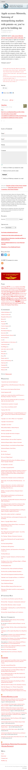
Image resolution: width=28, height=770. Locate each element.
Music (23, 294)
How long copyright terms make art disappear (10, 433)
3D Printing (3, 287)
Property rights (4, 358)
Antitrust (17, 287)
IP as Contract (4, 451)
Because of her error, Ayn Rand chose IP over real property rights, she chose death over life (13, 400)
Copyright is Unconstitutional (7, 421)
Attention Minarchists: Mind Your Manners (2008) (11, 718)
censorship (22, 287)
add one (11, 100)
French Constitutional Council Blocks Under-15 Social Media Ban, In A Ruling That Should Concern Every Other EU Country (13, 661)
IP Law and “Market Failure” (7, 457)
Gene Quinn (3, 291)
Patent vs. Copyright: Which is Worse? (9, 521)
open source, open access (6, 349)
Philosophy (3, 353)
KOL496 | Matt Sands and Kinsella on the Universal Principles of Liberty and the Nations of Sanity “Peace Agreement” (13, 699)
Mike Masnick (7, 295)
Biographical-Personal (5, 316)
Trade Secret (3, 362)
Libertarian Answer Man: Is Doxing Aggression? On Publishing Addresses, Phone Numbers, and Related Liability (14, 713)
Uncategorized (4, 367)
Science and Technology (6, 360)
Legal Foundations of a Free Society (8, 342)
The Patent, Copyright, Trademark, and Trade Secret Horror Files (13, 557)
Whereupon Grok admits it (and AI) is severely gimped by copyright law (12, 590)
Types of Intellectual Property (7, 583)
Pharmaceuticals (14, 300)
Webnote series (8, 374)
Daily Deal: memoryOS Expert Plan (8, 665)
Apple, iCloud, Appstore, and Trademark (17, 79)
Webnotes (3, 369)
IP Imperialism (14, 293)
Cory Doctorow (19, 288)
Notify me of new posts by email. (11, 170)
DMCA (10, 290)
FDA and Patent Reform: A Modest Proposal (10, 427)
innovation (9, 291)
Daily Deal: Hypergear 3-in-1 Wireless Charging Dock (12, 687)
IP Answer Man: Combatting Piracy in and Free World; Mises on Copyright (13, 608)
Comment (3, 150)
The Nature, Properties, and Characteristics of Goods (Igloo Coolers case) (13, 550)
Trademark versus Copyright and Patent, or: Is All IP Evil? (12, 577)
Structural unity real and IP (11, 303)
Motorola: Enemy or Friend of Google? (12, 70)
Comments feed (4, 758)
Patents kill (22, 298)
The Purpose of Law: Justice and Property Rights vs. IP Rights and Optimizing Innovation (13, 561)
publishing (22, 300)
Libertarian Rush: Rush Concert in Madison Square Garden (13, 721)
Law (2, 339)
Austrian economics (5, 314)
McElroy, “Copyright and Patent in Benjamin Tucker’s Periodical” (12, 491)
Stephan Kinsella (4, 638)
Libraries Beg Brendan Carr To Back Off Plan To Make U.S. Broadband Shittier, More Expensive (13, 670)
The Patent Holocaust (5, 553)
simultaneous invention (10, 302)
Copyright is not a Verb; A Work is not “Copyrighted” (12, 418)
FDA (20, 290)
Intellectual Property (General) (7, 335)
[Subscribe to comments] (14, 263)
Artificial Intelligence (5, 312)
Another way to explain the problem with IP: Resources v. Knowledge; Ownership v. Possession (12, 395)
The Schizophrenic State (6, 565)
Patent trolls (5, 300)
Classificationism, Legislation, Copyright (9, 404)
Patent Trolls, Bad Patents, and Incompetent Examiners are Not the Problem (13, 517)
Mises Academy (14, 295)
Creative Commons (5, 326)
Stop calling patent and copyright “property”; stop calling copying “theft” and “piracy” (13, 532)
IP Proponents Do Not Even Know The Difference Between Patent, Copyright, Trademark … (13, 460)
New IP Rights (4, 346)
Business (3, 321)
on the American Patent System (10, 389)
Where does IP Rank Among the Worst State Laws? (11, 586)
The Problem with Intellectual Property (9, 232)
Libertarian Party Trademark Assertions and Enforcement (12, 477)
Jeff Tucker (21, 293)
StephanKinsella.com (9, 696)
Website (3, 144)
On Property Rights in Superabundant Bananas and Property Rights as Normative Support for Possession (13, 510)
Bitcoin (2, 319)
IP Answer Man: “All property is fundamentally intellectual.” (13, 601)
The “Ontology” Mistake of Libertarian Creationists (11, 536)
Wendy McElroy (14, 305)
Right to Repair (4, 528)
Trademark (3, 365)
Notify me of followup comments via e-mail (13, 178)
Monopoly (20, 294)
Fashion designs (15, 290)
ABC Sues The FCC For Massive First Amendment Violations (13, 684)
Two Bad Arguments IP (7, 580)
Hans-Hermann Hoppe (5, 330)
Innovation (3, 333)
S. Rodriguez (3, 630)
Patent (2, 351)
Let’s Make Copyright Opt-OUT (7, 467)
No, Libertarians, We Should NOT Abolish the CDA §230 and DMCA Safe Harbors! (13, 500)
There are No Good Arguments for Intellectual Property (12, 574)
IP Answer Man (4, 337)
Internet (14, 291)
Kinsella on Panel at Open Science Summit (16, 185)
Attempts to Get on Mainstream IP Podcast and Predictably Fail (13, 635)
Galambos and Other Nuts (6, 430)
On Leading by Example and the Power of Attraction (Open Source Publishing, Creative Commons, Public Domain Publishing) (13, 505)
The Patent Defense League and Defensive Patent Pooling (12, 76)
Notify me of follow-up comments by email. (13, 167)
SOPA (18, 301)
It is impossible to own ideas (7, 464)
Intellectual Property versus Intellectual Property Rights (12, 445)
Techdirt (19, 303)
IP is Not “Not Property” (6, 454)
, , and (12, 598)
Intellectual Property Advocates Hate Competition (11, 439)
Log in (2, 753)
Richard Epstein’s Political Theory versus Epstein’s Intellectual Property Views (13, 525)
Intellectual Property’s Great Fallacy (8, 448)
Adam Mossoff (13, 286)
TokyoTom (4, 105)
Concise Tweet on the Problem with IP (9, 407)
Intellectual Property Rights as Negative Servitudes (11, 442)
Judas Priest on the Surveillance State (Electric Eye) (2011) (13, 736)
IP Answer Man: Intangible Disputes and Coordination (12, 612)
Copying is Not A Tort (5, 410)
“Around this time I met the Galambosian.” (9, 382)
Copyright (3, 323)
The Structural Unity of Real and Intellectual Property (12, 568)
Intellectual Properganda (6, 436)
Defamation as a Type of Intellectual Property (10, 247)
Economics (3, 328)
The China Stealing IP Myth (7, 543)
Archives (3, 227)
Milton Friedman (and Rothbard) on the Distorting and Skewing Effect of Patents (12, 496)
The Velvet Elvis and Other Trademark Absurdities (11, 571)
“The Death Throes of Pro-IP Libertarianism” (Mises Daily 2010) (12, 385)
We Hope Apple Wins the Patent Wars (9, 68)
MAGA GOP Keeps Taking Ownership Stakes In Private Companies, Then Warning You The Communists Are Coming (13, 690)
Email (3, 139)
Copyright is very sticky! (6, 424)
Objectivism (14, 296)
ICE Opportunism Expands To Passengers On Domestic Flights (13, 667)
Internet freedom (20, 291)
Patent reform (5, 298)
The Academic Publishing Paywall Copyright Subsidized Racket (12, 539)
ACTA (8, 287)
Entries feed (3, 756)
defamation (6, 290)
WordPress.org (4, 760)
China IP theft (5, 288)
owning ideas (21, 296)
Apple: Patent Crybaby (6, 79)
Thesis (25, 766)
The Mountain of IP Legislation (7, 546)
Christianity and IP (12, 288)
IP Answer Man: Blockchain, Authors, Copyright (11, 604)
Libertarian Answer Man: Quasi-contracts (9, 729)
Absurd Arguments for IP (6, 392)
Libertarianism (4, 344)
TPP (22, 303)
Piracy (2, 356)
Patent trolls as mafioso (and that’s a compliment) (11, 514)
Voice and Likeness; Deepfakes (10, 649)
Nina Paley (8, 296)
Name (3, 133)
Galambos (24, 290)
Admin (24, 768)
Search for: (3, 219)
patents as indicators (15, 298)
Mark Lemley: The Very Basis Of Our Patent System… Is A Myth (13, 481)
